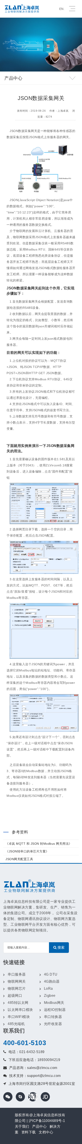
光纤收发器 (53, 1024)
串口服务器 (17, 974)
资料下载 (28, 1132)
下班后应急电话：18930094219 (34, 1060)
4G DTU (51, 974)
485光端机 (16, 1024)
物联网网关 (17, 981)
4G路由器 (52, 981)
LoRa (48, 988)
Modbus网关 (54, 1003)
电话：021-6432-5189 (27, 1052)
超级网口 (15, 995)
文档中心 (46, 1132)
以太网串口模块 (20, 1010)
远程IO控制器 (55, 1010)
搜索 (61, 947)
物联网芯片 (17, 988)
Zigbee (50, 995)
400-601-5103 (24, 1042)
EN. (62, 9)
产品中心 (39, 1126)
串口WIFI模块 (19, 1017)
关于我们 (22, 1126)
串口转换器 (53, 1017)
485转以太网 (18, 1003)
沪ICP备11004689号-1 (47, 1121)
